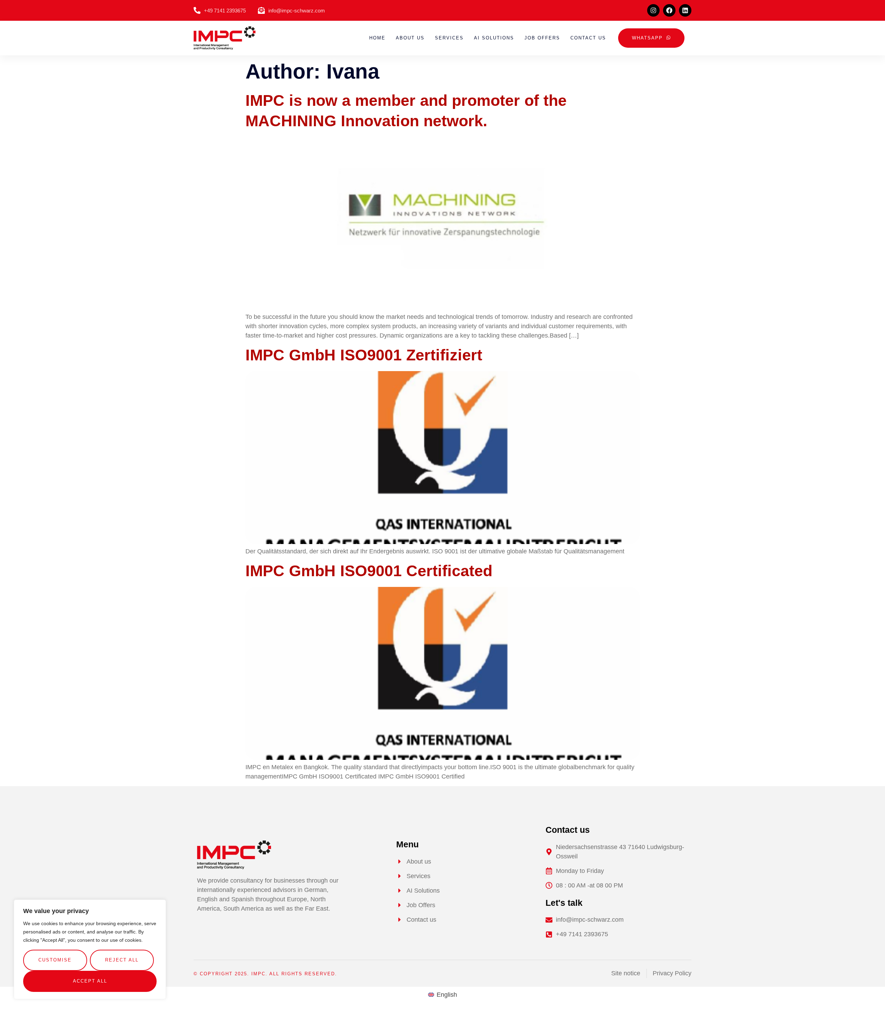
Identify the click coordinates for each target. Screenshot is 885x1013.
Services (449, 37)
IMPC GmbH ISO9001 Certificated (368, 571)
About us (410, 37)
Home (377, 37)
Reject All (122, 960)
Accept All (90, 981)
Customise (55, 960)
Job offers (542, 37)
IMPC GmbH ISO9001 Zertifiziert (363, 355)
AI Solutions (494, 37)
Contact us (588, 37)
